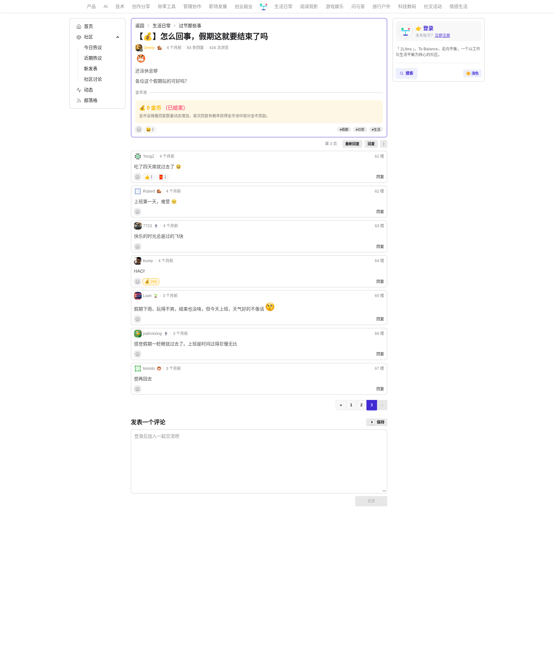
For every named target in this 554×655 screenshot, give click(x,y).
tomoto (149, 368)
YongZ (148, 156)
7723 (147, 226)
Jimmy (149, 48)
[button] (383, 144)
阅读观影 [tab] (309, 6)
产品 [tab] (91, 6)
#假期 (344, 129)
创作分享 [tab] (141, 6)
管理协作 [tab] (192, 6)
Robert (149, 191)
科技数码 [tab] (407, 6)
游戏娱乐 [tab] (335, 6)
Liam (147, 296)
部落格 (90, 100)
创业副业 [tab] (244, 6)
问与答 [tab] (358, 6)
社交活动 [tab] (433, 6)
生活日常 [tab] (283, 6)
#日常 (360, 129)
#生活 (376, 129)
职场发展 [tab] (218, 6)
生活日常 (162, 25)
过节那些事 (190, 25)
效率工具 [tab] (167, 6)
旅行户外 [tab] (381, 6)
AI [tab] (106, 6)
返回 (139, 25)
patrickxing (152, 333)
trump (148, 261)
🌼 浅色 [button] (472, 73)
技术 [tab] (119, 6)
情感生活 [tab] (458, 6)
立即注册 (442, 35)
